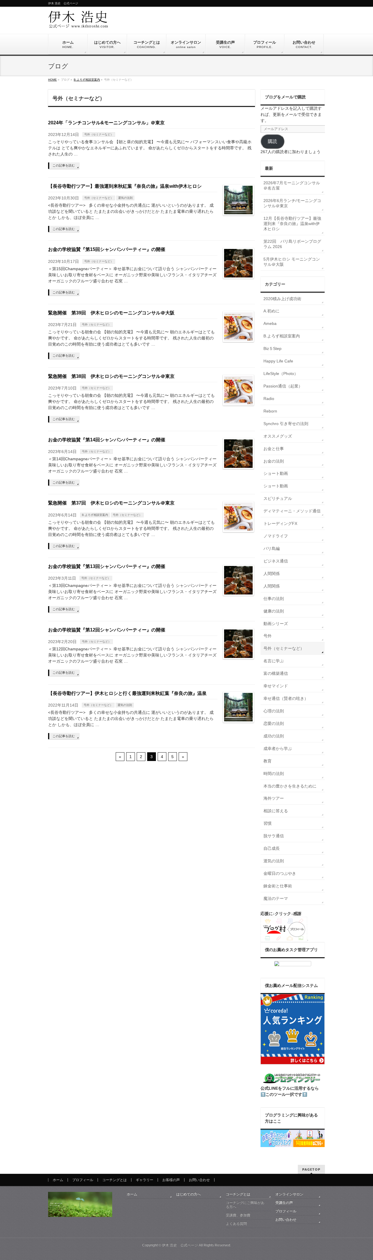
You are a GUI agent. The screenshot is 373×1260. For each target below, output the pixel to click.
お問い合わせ (199, 1180)
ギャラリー (144, 1180)
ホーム (58, 1180)
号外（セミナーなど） (98, 134)
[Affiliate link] (293, 963)
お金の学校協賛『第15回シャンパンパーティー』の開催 (106, 249)
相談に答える (275, 810)
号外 (267, 635)
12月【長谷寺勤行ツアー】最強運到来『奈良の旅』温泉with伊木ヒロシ (292, 223)
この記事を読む (63, 165)
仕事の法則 (273, 598)
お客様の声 (171, 1180)
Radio (268, 398)
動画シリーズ (275, 623)
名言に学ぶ (273, 661)
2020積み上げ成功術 (282, 298)
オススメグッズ (277, 436)
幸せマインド (275, 686)
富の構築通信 (275, 673)
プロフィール (82, 1180)
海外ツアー (273, 798)
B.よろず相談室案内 (95, 514)
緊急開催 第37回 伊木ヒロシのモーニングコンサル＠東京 (111, 502)
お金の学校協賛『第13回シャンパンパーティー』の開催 (106, 566)
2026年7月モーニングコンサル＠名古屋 (291, 185)
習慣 (267, 823)
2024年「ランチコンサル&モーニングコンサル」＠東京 (106, 122)
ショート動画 (275, 473)
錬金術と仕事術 (277, 886)
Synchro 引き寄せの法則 (285, 423)
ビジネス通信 (275, 561)
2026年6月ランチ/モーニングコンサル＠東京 (292, 203)
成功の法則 (273, 736)
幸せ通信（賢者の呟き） (285, 698)
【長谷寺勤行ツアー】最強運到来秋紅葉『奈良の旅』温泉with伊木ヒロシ (125, 186)
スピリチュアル (277, 498)
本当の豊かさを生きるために (289, 786)
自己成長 (271, 848)
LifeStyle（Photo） (280, 373)
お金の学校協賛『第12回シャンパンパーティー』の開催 (106, 629)
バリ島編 (271, 548)
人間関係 (271, 573)
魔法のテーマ (275, 898)
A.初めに (271, 311)
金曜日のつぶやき (279, 873)
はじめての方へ (188, 1194)
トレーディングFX (280, 523)
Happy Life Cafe (278, 361)
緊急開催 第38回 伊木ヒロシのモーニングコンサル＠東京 (111, 376)
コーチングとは (114, 1180)
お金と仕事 (273, 448)
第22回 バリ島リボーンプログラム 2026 (292, 244)
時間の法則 (273, 773)
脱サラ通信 (273, 835)
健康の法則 (273, 611)
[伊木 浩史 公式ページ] (78, 21)
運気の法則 (125, 197)
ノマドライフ (275, 536)
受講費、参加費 (238, 1215)
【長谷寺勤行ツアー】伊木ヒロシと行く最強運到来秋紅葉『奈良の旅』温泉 (127, 693)
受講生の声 (284, 1203)
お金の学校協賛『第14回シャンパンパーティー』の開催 (106, 439)
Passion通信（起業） (282, 386)
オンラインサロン (289, 1194)
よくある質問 (236, 1224)
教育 (267, 761)
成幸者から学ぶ (277, 748)
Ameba (270, 323)
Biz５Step (272, 348)
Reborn (270, 411)
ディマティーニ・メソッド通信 (292, 511)
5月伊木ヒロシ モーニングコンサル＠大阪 (291, 262)
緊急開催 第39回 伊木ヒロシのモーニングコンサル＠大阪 (111, 312)
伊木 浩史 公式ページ (180, 1245)
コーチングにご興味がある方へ (245, 1205)
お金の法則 (273, 461)
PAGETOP (311, 1169)
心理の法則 (273, 711)
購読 (272, 141)
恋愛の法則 (273, 723)
